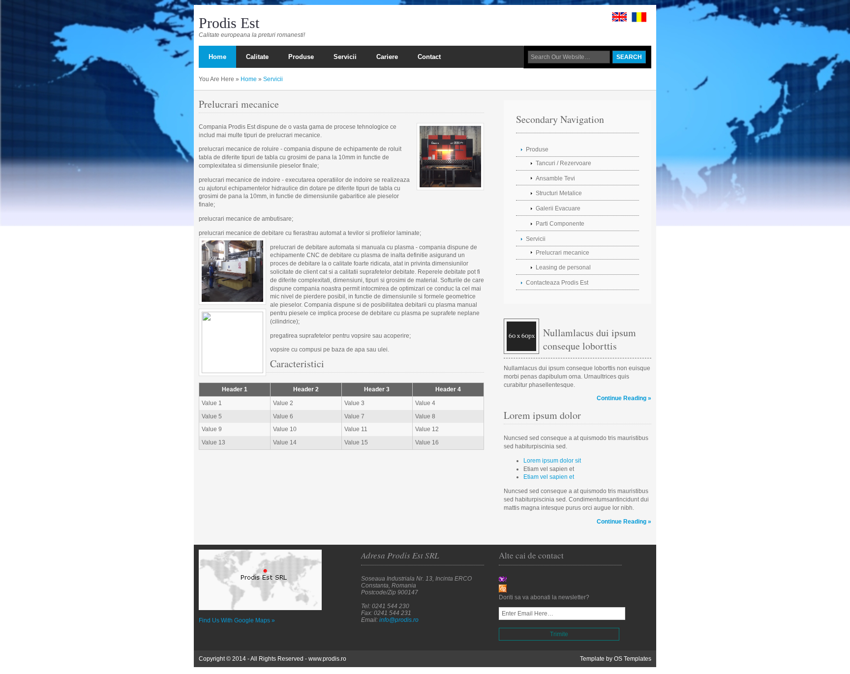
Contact (429, 56)
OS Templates (632, 658)
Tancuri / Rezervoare (563, 163)
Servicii (345, 56)
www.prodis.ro (327, 658)
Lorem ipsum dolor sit (552, 460)
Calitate (257, 56)
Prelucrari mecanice (562, 252)
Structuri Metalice (559, 193)
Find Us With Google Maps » (237, 620)
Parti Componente (560, 223)
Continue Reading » (624, 398)
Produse (301, 56)
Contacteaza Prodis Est (557, 282)
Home (249, 79)
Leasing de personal (563, 267)
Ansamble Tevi (555, 178)
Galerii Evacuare (558, 208)
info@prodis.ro (399, 619)
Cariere (387, 56)
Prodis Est (229, 23)
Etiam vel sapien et (548, 476)
